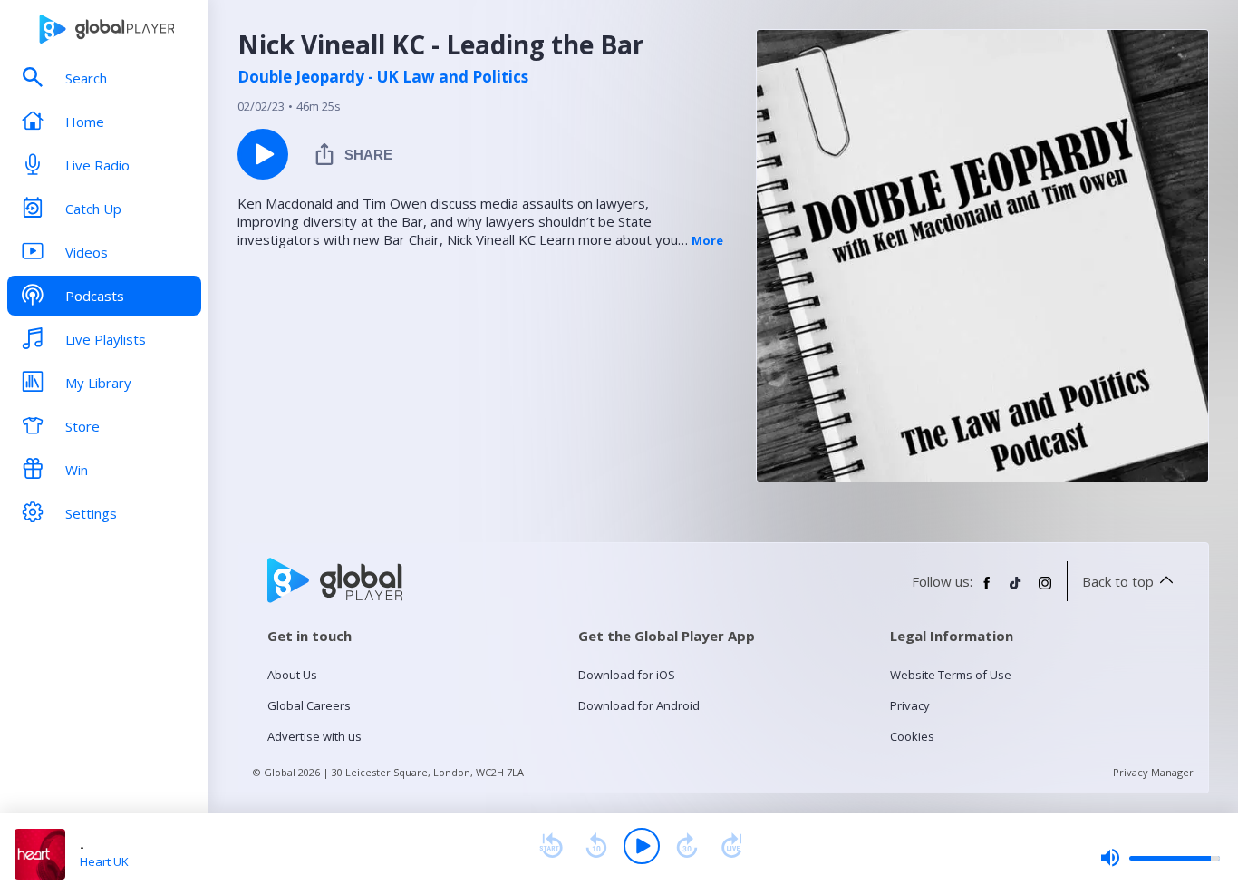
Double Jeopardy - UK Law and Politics (382, 77)
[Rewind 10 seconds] (596, 846)
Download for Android (639, 705)
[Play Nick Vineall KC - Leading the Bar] (262, 154)
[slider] (1160, 857)
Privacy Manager (1153, 772)
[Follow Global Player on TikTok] (1016, 590)
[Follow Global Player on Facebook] (987, 590)
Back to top (1118, 581)
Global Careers (309, 705)
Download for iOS (626, 674)
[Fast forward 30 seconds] (687, 846)
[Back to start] (551, 846)
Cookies (912, 736)
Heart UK (104, 861)
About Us (292, 674)
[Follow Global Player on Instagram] (1045, 590)
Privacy (910, 705)
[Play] (642, 846)
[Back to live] (732, 846)
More (707, 240)
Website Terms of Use (950, 674)
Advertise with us (314, 736)
